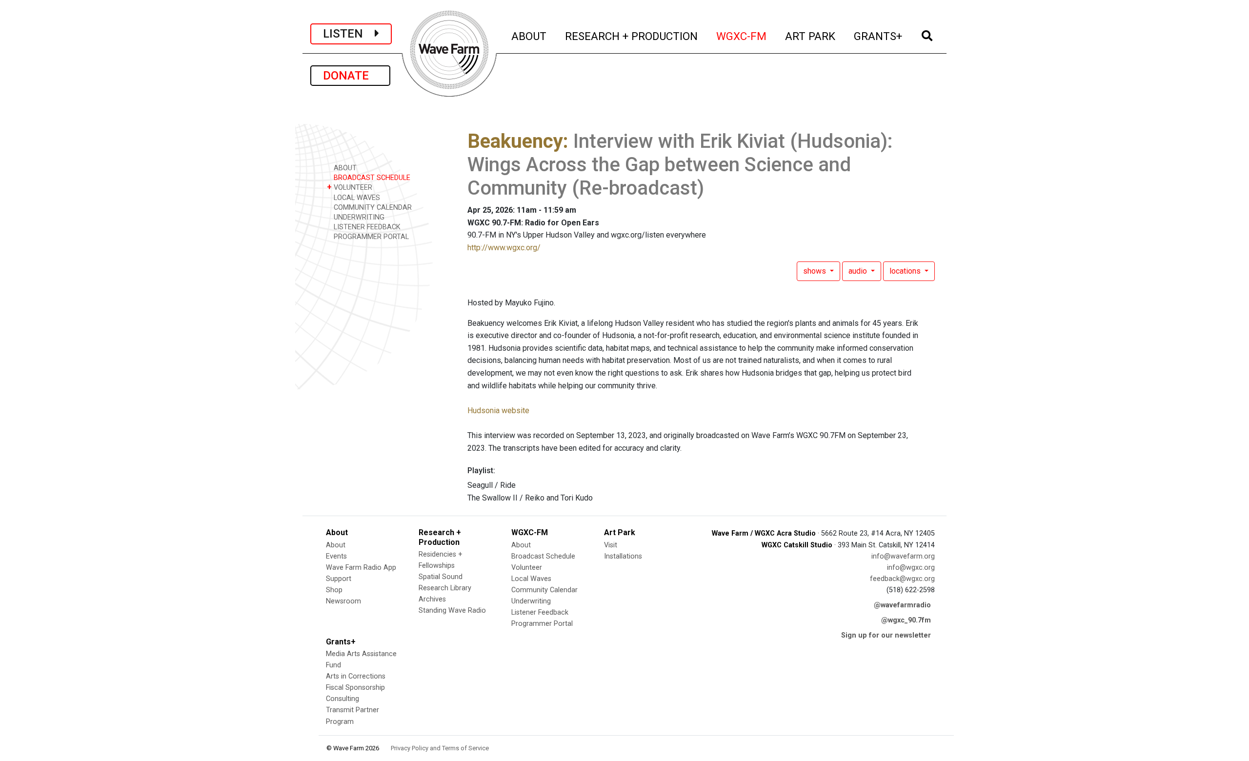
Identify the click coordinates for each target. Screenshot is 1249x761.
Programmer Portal (542, 624)
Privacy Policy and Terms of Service (440, 748)
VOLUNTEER (349, 187)
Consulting (342, 699)
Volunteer (526, 567)
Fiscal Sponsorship (355, 687)
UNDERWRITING (358, 217)
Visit (610, 545)
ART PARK (810, 35)
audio (858, 271)
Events (336, 556)
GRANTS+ (878, 35)
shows (815, 271)
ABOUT (529, 35)
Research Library (445, 588)
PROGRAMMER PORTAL (370, 237)
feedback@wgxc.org (902, 579)
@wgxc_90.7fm (906, 620)
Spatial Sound (441, 577)
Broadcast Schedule (543, 556)
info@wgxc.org (911, 567)
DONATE (350, 75)
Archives (432, 599)
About (335, 545)
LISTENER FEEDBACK (366, 227)
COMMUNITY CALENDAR (372, 207)
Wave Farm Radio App (361, 567)
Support (338, 579)
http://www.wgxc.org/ (504, 247)
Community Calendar (544, 590)
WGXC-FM (741, 35)
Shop (334, 590)
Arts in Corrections (355, 676)
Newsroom (343, 601)
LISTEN (349, 33)
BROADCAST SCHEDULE (371, 178)
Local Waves (531, 579)
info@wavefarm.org (903, 556)
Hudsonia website (498, 410)
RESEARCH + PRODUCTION (632, 35)
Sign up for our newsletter (886, 635)
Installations (623, 556)
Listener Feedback (539, 612)
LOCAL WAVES (356, 198)
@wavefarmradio (902, 605)
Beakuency (515, 141)
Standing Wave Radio (452, 610)
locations (906, 271)
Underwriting (531, 601)
